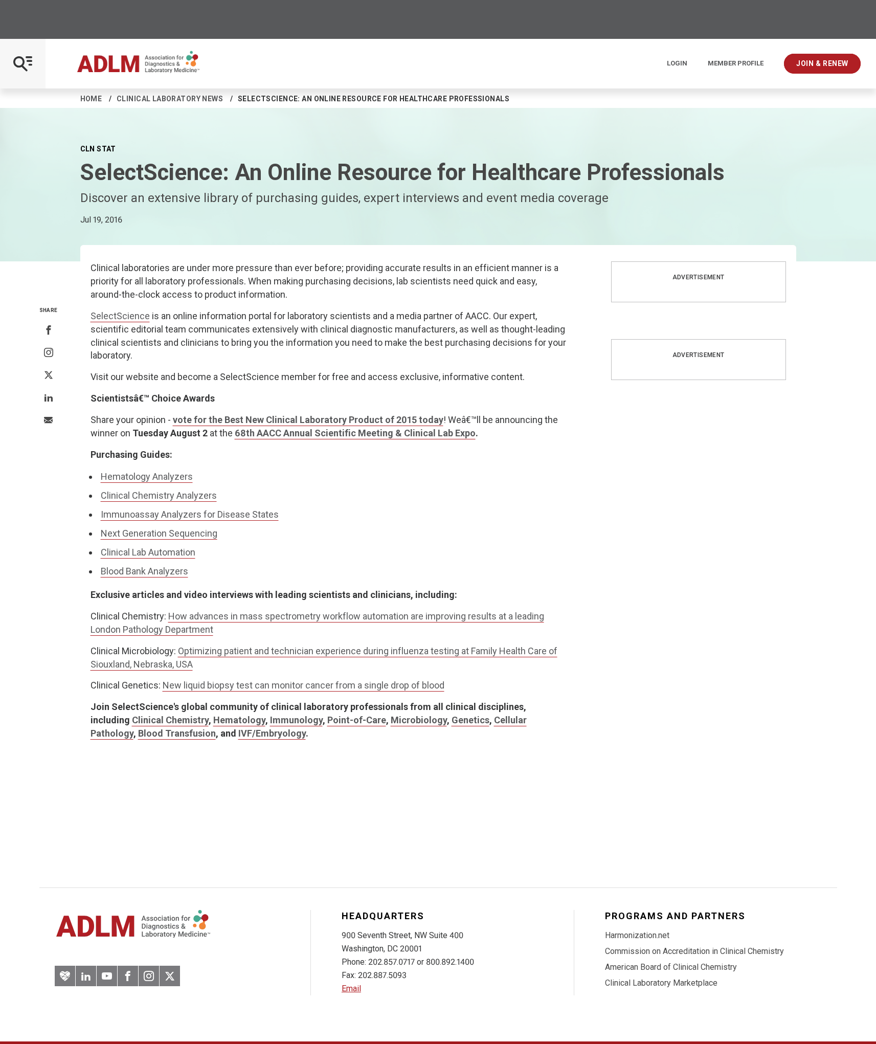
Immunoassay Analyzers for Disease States (190, 514)
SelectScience (120, 315)
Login (677, 63)
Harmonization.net (637, 935)
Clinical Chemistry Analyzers (159, 495)
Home (91, 99)
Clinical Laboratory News (170, 99)
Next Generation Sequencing (159, 533)
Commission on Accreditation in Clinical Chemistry (694, 951)
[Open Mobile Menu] (23, 63)
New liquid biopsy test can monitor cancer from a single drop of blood (303, 685)
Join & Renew (822, 63)
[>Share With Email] (48, 421)
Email (351, 988)
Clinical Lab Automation (148, 552)
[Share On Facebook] (48, 330)
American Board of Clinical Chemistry (671, 967)
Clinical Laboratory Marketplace (661, 983)
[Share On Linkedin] (48, 398)
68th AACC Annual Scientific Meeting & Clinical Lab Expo (355, 433)
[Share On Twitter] (48, 375)
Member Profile (735, 63)
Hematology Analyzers (147, 476)
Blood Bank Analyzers (144, 571)
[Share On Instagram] (48, 353)
